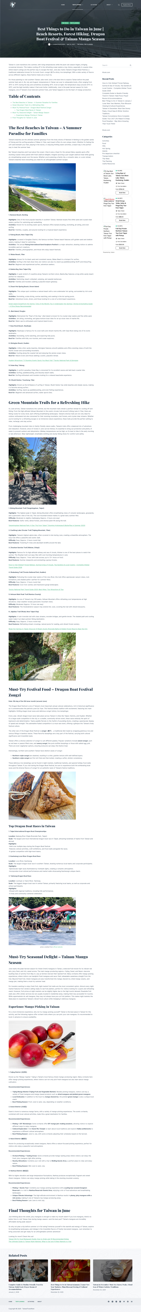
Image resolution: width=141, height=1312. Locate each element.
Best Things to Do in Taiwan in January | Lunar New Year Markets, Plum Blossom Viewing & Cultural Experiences (117, 103)
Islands (104, 151)
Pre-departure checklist (111, 153)
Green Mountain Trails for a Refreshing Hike (28, 105)
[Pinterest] (128, 1301)
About (109, 4)
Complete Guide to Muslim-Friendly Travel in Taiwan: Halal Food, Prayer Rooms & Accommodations (115, 95)
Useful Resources (108, 164)
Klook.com (106, 72)
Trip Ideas (65, 23)
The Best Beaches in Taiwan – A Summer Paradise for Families (34, 102)
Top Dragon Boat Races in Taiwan (28, 110)
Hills (103, 146)
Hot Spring (106, 148)
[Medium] (131, 1301)
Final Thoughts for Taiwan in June (24, 118)
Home (63, 4)
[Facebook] (108, 1301)
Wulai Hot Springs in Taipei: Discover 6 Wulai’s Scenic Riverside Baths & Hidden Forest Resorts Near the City (48, 629)
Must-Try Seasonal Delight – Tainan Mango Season (30, 113)
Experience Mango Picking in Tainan (29, 115)
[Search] (119, 5)
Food (104, 143)
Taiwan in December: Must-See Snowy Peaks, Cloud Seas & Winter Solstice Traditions (116, 110)
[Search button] (130, 65)
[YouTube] (120, 1301)
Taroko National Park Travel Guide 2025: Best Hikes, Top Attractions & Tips (36, 589)
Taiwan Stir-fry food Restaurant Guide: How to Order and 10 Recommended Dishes (39, 1239)
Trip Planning (76, 4)
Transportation (107, 156)
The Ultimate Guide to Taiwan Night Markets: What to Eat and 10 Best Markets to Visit (40, 1241)
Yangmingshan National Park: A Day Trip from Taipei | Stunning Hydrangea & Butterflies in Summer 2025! (47, 525)
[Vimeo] (124, 1301)
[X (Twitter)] (112, 1301)
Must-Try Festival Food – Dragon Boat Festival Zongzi (31, 108)
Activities (94, 4)
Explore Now (127, 5)
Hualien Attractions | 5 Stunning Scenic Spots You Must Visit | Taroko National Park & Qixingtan (43, 360)
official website (58, 947)
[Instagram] (116, 1301)
